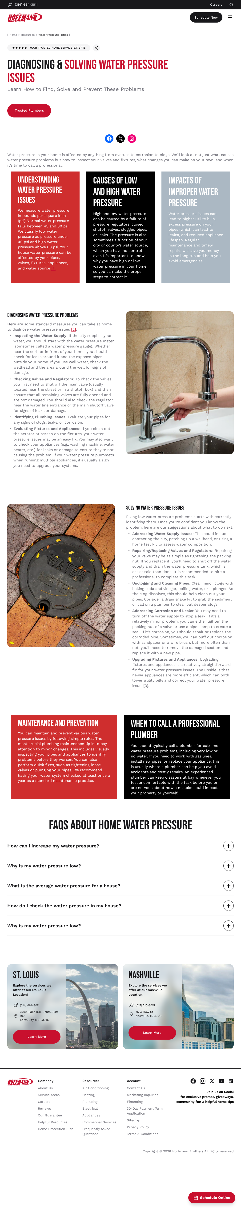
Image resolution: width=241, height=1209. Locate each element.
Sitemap (133, 1120)
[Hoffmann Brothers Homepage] (25, 17)
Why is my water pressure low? (44, 866)
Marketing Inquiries (142, 1095)
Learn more (37, 1036)
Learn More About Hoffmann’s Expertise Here (91, 1176)
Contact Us (136, 1088)
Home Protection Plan (55, 1129)
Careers (44, 1102)
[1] (53, 268)
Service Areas (49, 1095)
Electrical (90, 1108)
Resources (28, 34)
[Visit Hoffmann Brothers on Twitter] (212, 1081)
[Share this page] (96, 47)
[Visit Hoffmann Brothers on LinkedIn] (231, 1081)
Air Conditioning (95, 1088)
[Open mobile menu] (230, 17)
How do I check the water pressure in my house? (64, 906)
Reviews (44, 1108)
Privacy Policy (138, 1127)
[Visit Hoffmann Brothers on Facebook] (193, 1081)
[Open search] (231, 5)
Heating (88, 1095)
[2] (73, 329)
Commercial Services (99, 1122)
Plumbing (89, 1102)
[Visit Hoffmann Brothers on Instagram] (202, 1081)
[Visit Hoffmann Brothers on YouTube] (221, 1081)
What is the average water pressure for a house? (63, 886)
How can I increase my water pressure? (53, 846)
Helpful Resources (52, 1122)
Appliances (91, 1115)
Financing (135, 1102)
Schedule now (206, 17)
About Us (45, 1088)
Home (13, 34)
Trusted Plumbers (29, 110)
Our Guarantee (50, 1115)
